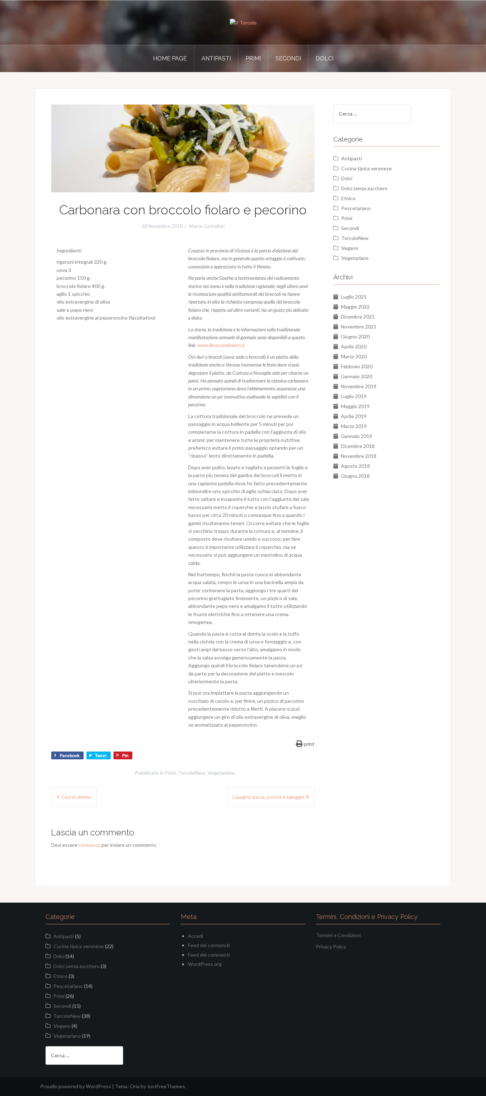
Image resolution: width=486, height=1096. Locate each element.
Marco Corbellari (206, 226)
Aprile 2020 (353, 346)
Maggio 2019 (355, 406)
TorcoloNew (191, 773)
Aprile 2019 (353, 416)
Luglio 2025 (353, 297)
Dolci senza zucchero (364, 188)
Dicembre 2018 (358, 446)
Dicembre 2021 (358, 317)
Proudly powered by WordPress (75, 1086)
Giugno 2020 (355, 336)
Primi (253, 58)
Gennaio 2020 (356, 376)
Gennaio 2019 (356, 436)
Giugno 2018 (355, 476)
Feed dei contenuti (209, 945)
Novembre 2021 (358, 327)
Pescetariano (356, 208)
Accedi (195, 936)
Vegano (349, 248)
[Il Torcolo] (243, 22)
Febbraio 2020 (357, 366)
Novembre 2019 (358, 386)
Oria (134, 1086)
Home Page (170, 58)
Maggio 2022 (355, 307)
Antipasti (216, 58)
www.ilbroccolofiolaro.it (221, 345)
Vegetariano (221, 773)
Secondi (288, 58)
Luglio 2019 (353, 396)
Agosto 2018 (355, 466)
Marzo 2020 (354, 356)
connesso (89, 845)
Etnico (348, 198)
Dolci (324, 58)
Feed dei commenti (209, 955)
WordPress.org (205, 964)
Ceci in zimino (76, 797)
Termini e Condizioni (338, 935)
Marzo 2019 (354, 426)
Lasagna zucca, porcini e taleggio (269, 797)
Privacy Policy (331, 946)
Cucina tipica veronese (366, 168)
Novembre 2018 (358, 456)
